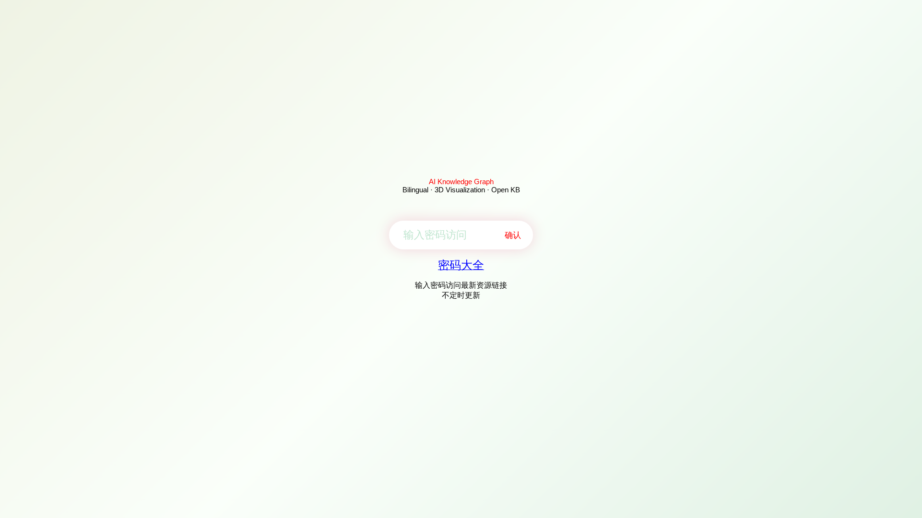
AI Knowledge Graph (461, 181)
